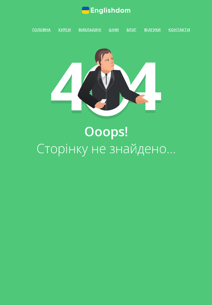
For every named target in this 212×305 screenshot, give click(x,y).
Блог (132, 29)
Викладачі (90, 29)
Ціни (114, 29)
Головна (41, 29)
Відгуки (152, 29)
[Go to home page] (106, 10)
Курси (64, 29)
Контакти (179, 29)
